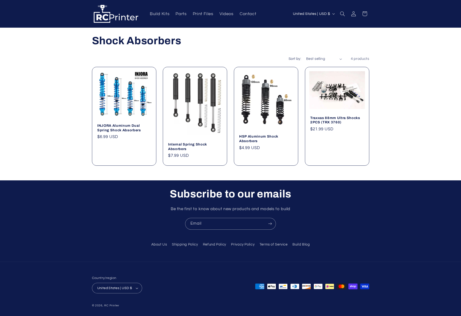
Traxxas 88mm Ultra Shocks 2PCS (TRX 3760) (335, 120)
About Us (159, 244)
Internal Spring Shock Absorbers (187, 146)
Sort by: (295, 59)
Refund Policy (214, 244)
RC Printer (111, 305)
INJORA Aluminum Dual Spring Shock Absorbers (119, 128)
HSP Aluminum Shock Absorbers (258, 138)
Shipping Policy (185, 244)
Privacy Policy (243, 244)
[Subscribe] (270, 224)
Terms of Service (274, 244)
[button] (342, 13)
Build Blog (301, 244)
